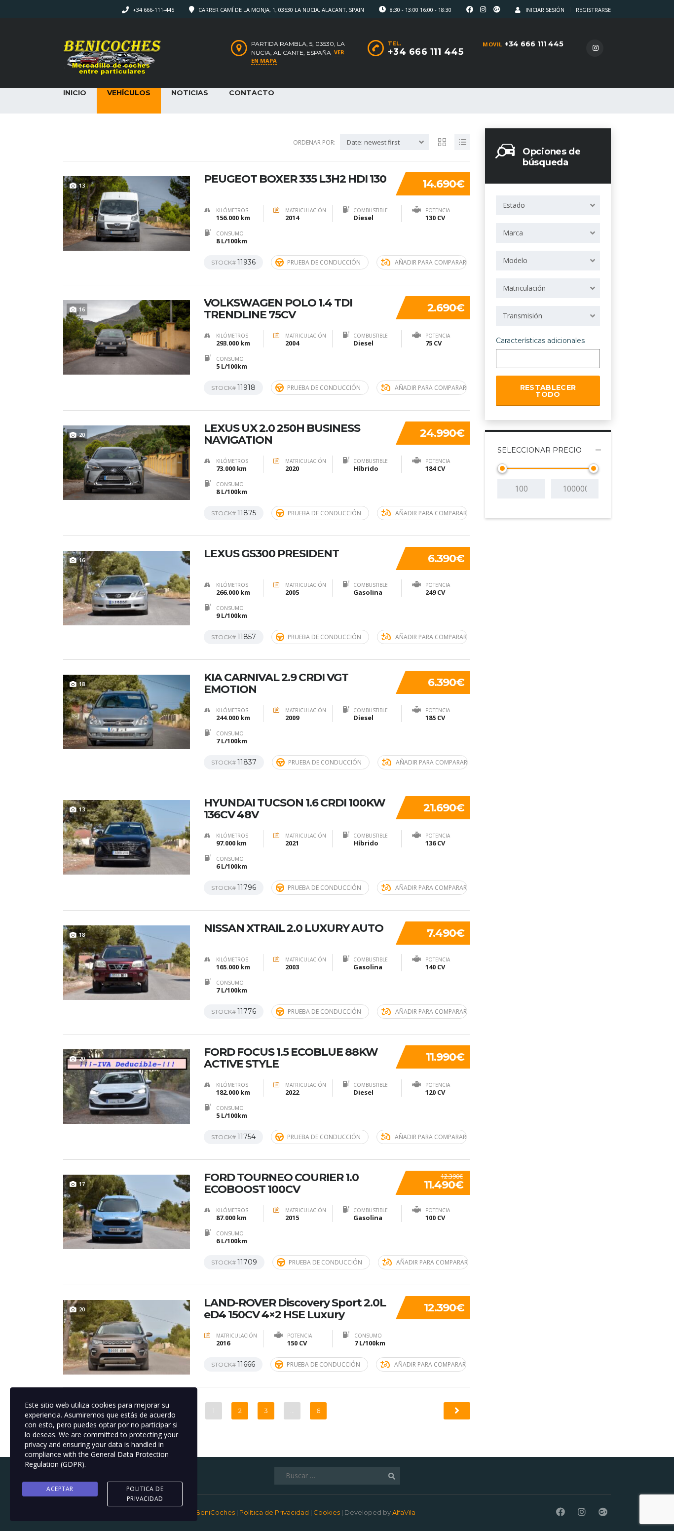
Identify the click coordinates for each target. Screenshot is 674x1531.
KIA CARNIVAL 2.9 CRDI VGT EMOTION (276, 683)
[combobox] (548, 205)
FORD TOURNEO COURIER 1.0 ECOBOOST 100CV (281, 1183)
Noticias (189, 92)
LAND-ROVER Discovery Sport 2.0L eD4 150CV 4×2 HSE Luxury (295, 1309)
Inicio (74, 92)
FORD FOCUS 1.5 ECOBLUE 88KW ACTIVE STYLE (291, 1058)
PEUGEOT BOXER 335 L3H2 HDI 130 (295, 179)
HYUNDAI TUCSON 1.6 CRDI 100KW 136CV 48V (294, 809)
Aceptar (60, 1489)
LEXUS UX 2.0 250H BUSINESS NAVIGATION (282, 434)
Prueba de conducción (324, 262)
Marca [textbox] (513, 232)
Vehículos (128, 92)
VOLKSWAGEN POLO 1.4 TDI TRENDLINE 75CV (278, 309)
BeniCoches (215, 1512)
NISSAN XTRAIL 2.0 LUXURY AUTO (293, 928)
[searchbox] (507, 359)
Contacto (251, 92)
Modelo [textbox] (515, 260)
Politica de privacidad (145, 1494)
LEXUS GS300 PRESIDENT (271, 554)
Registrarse (593, 9)
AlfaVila (403, 1512)
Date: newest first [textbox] (373, 142)
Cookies (326, 1512)
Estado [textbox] (514, 205)
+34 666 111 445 (534, 43)
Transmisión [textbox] (522, 315)
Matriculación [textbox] (524, 288)
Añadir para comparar (430, 262)
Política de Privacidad (274, 1512)
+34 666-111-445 (153, 9)
